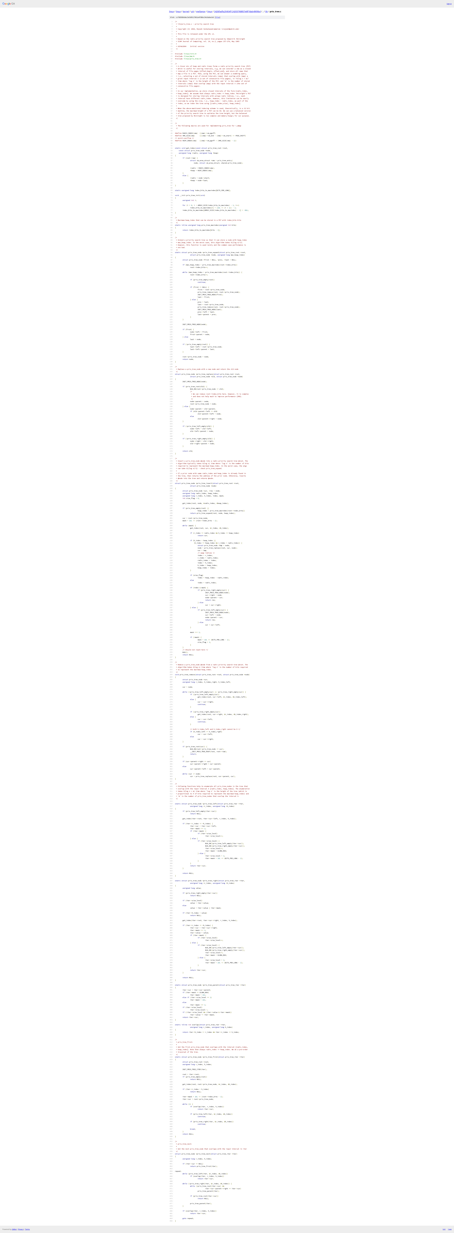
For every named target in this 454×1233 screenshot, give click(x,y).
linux (171, 11)
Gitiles (14, 1229)
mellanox (200, 11)
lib (266, 11)
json (450, 1229)
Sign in (449, 4)
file (217, 17)
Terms (27, 1229)
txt (444, 1229)
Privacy (20, 1229)
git (192, 11)
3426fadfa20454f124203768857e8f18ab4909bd (237, 11)
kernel (186, 11)
